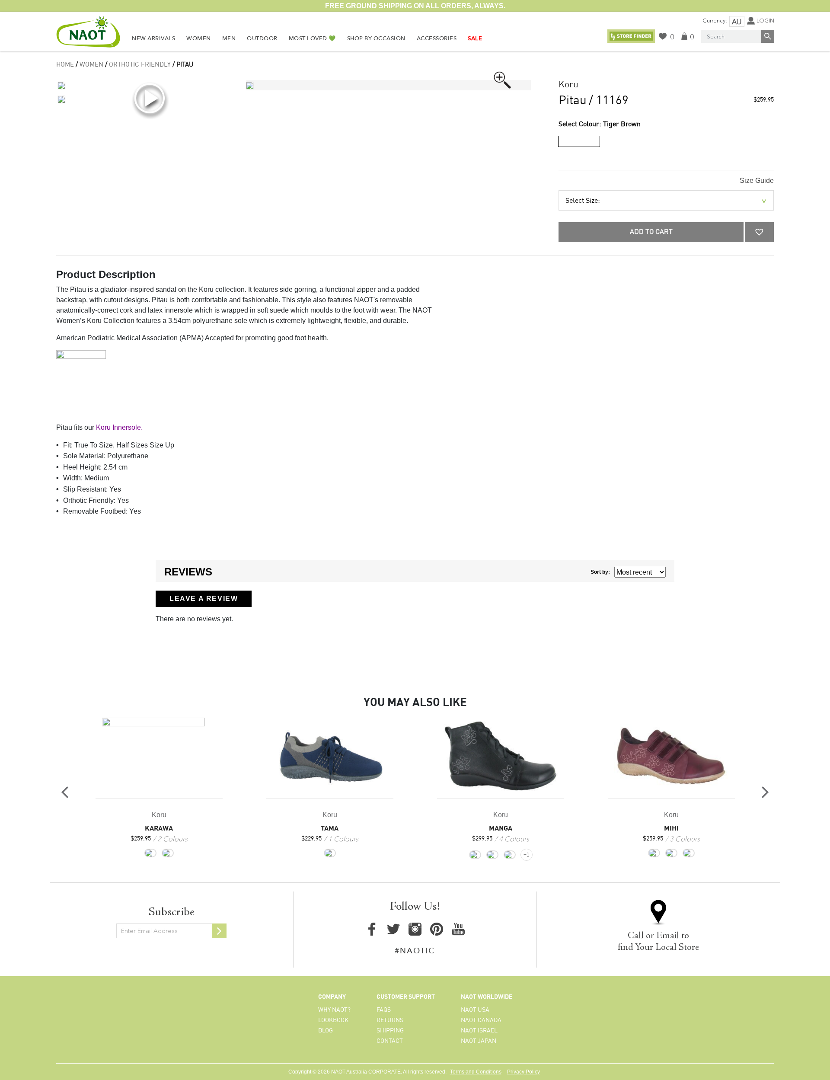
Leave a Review (203, 598)
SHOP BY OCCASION (376, 38)
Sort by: (600, 572)
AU (736, 21)
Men (229, 38)
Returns (390, 1020)
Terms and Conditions (475, 1072)
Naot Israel (479, 1031)
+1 (527, 855)
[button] (759, 232)
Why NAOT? (334, 1010)
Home (65, 65)
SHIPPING (390, 1031)
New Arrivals (153, 38)
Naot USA (475, 1010)
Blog (325, 1031)
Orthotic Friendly (140, 65)
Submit (219, 930)
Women (198, 38)
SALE (475, 38)
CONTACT (390, 1041)
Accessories (437, 38)
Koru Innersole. (119, 427)
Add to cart (651, 232)
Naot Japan (478, 1041)
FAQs (384, 1010)
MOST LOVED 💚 (312, 38)
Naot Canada (481, 1020)
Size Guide (757, 180)
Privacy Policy (523, 1072)
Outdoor (262, 38)
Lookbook (333, 1020)
